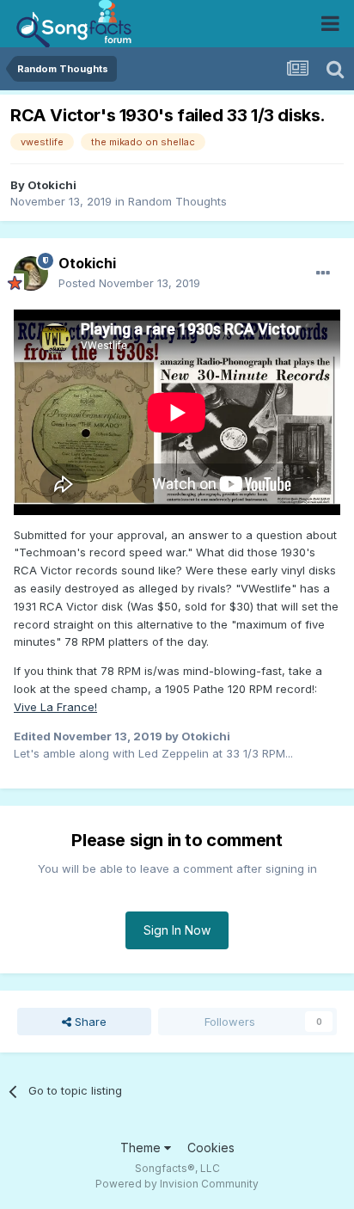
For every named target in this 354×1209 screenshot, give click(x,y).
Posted (129, 283)
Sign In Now (177, 930)
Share (89, 1021)
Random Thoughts (177, 201)
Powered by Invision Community (177, 1183)
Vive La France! (55, 707)
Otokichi (51, 185)
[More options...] (323, 273)
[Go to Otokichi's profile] (31, 273)
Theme (142, 1147)
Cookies (211, 1147)
